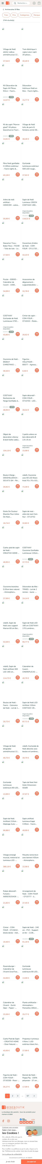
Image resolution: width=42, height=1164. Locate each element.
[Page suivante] (34, 1096)
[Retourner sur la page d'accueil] (7, 3)
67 (28, 1096)
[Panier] (39, 3)
